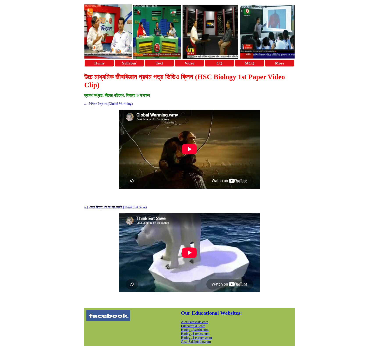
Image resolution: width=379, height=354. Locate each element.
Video (189, 63)
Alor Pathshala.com (194, 322)
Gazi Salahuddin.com (196, 341)
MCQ (249, 63)
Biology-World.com (195, 330)
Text (159, 63)
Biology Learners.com (196, 338)
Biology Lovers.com (195, 334)
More (279, 63)
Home (99, 63)
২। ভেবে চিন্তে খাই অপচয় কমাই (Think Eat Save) (115, 207)
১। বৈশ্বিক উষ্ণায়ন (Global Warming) (108, 103)
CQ (219, 63)
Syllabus (129, 63)
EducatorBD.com (193, 326)
